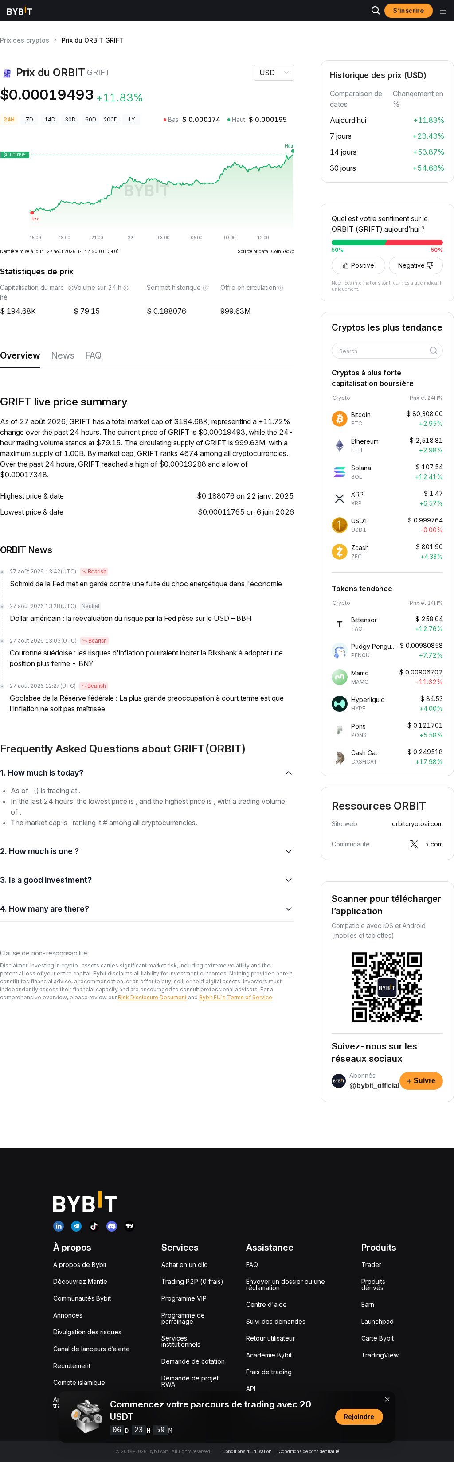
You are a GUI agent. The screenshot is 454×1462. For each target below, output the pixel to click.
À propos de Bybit (79, 1264)
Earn (367, 1304)
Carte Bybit (377, 1338)
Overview (20, 355)
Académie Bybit (269, 1355)
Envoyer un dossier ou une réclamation (285, 1284)
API (250, 1388)
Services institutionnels (180, 1341)
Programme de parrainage (183, 1318)
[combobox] (384, 351)
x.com (434, 844)
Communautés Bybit (82, 1298)
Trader (371, 1264)
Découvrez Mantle (80, 1281)
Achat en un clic (184, 1264)
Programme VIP (184, 1298)
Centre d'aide (266, 1304)
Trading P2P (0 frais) (192, 1281)
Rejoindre (359, 1416)
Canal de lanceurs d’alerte (91, 1349)
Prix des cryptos (24, 40)
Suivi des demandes (275, 1321)
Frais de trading (269, 1372)
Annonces (67, 1315)
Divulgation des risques (87, 1332)
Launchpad (377, 1321)
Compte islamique (79, 1382)
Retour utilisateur (270, 1338)
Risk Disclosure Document (152, 997)
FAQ (93, 355)
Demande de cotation (193, 1361)
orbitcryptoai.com (417, 823)
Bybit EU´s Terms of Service (235, 997)
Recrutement (71, 1365)
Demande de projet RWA (190, 1381)
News (62, 355)
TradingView (380, 1355)
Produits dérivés (373, 1284)
